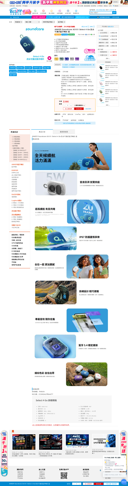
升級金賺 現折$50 (111, 484)
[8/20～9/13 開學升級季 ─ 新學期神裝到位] (64, 2)
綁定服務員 (87, 6)
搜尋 (114, 13)
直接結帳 (98, 484)
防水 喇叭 (32, 71)
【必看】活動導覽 (38, 17)
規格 (91, 26)
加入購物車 (88, 484)
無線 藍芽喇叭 (22, 71)
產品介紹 (84, 26)
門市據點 (25, 6)
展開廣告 (115, 2)
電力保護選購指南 (67, 17)
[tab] (42, 132)
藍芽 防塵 (13, 71)
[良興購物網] (15, 14)
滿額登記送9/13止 (82, 17)
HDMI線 (111, 10)
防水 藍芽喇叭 (41, 71)
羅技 (103, 10)
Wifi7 (107, 10)
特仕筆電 (99, 10)
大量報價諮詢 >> (79, 105)
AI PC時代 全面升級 (53, 17)
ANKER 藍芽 (37, 68)
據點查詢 (111, 26)
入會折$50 (88, 109)
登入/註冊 (80, 6)
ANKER (12, 68)
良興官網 (12, 6)
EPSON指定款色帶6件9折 (114, 17)
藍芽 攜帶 (13, 75)
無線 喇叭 (47, 68)
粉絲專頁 (18, 6)
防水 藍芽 (28, 68)
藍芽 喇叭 (20, 68)
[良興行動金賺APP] (64, 480)
